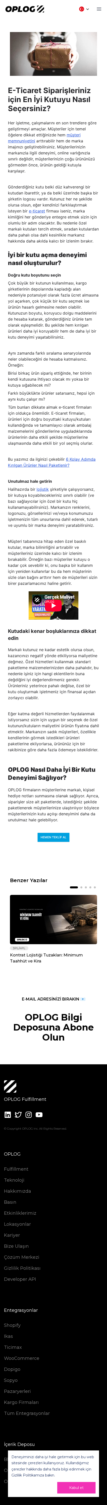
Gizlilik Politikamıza (27, 1475)
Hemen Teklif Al (53, 837)
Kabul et (76, 1487)
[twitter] (18, 1115)
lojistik (43, 489)
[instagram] (28, 1115)
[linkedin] (7, 1115)
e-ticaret (37, 210)
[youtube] (39, 1115)
